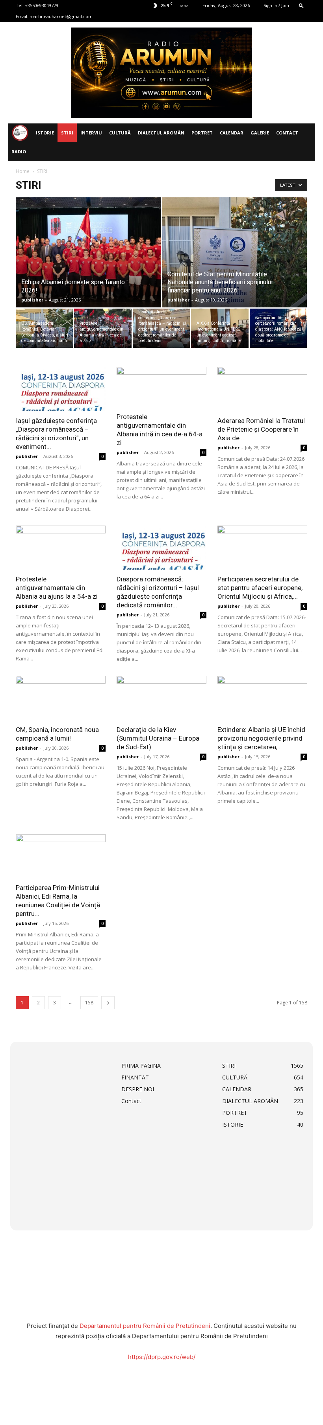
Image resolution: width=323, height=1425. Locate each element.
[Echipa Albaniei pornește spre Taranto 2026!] (88, 259)
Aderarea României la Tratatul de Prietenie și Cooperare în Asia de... (261, 429)
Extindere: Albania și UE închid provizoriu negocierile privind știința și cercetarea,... (261, 738)
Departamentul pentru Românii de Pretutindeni (145, 1325)
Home (23, 171)
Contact (287, 133)
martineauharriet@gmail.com (61, 16)
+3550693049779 (41, 5)
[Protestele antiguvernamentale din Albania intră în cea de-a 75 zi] (102, 328)
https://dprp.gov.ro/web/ (161, 1357)
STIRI (67, 133)
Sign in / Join (276, 5)
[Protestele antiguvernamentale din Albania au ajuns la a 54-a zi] (61, 548)
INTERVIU (91, 133)
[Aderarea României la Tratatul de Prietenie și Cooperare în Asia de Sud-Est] (262, 389)
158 (89, 1002)
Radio (18, 151)
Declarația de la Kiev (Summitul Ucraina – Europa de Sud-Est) (158, 738)
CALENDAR (231, 133)
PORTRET (202, 133)
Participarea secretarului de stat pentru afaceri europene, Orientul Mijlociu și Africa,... (260, 587)
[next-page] (108, 1002)
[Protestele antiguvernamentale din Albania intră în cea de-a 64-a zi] (161, 387)
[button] (301, 5)
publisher (32, 300)
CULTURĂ (120, 133)
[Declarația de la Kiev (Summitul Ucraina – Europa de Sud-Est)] (161, 698)
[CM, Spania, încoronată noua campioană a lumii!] (61, 698)
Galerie (260, 133)
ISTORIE (45, 133)
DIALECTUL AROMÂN (161, 133)
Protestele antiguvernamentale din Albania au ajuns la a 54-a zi (57, 587)
